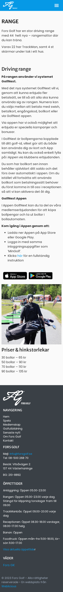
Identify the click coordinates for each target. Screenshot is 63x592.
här (20, 256)
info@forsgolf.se (21, 454)
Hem (6, 416)
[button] (56, 5)
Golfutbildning (12, 428)
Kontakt (8, 440)
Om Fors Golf (12, 436)
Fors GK (9, 565)
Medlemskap (11, 424)
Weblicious (9, 586)
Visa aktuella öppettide (19, 549)
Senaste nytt (11, 432)
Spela (7, 420)
